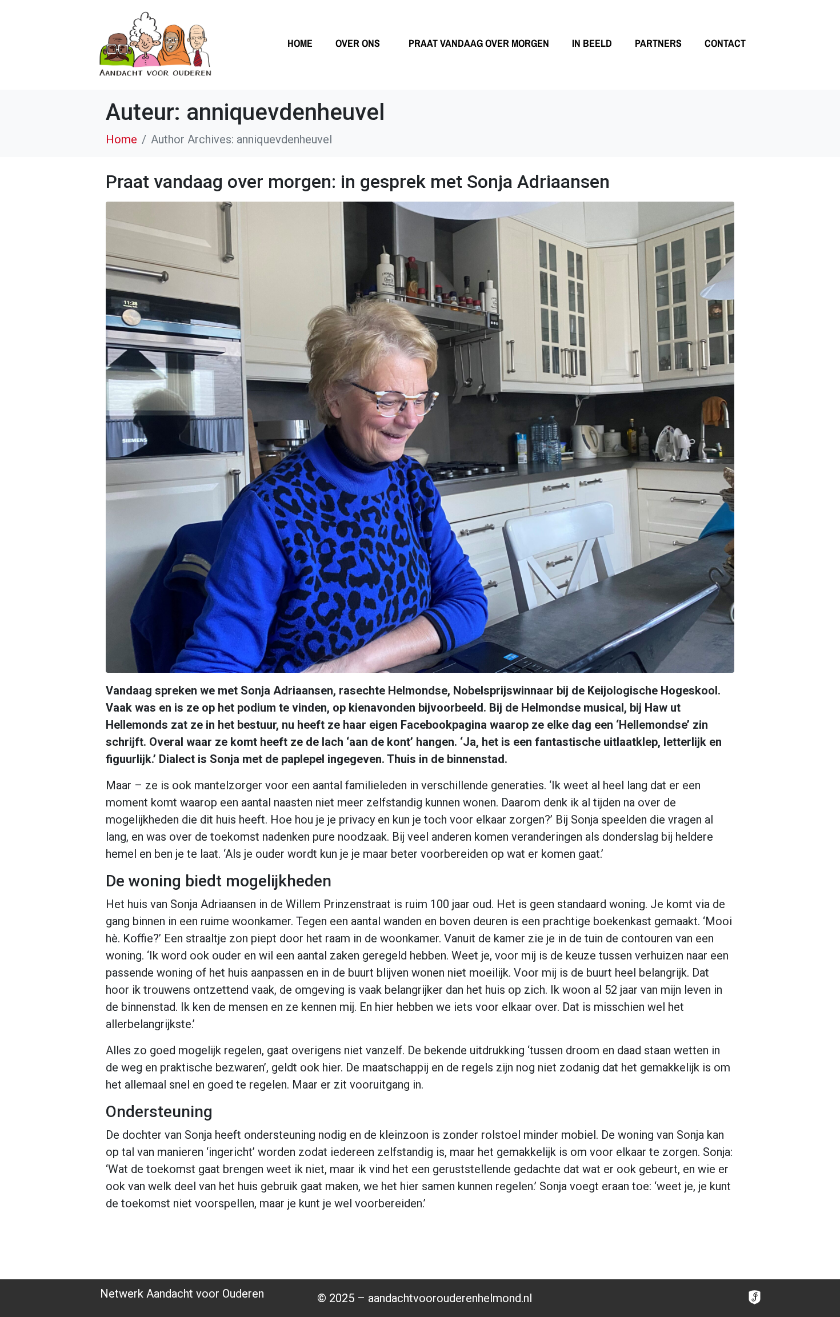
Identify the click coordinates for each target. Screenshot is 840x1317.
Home (300, 43)
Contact (725, 43)
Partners (658, 43)
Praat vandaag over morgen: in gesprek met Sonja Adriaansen (358, 181)
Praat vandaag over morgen (479, 43)
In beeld (592, 43)
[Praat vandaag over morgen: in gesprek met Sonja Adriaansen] (420, 436)
